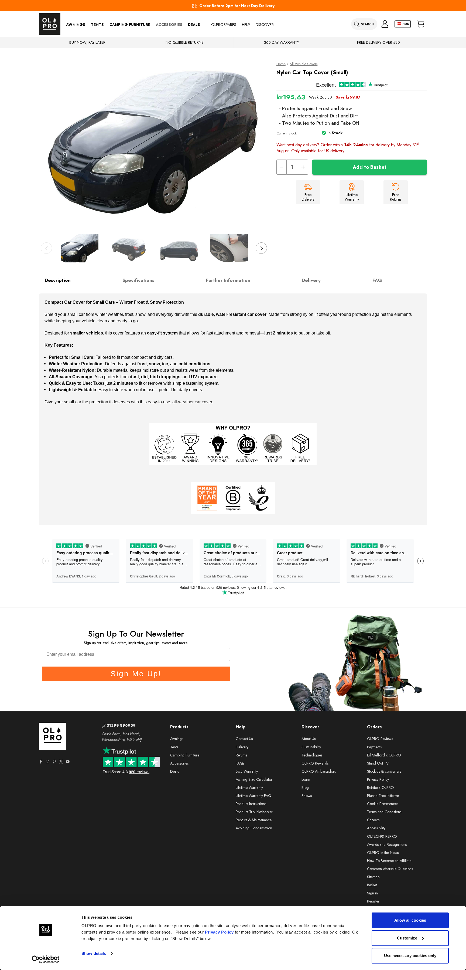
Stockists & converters (384, 771)
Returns (241, 755)
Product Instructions (251, 803)
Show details (93, 953)
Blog (305, 787)
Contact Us (244, 738)
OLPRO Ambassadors (318, 771)
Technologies (311, 755)
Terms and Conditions (384, 811)
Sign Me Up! (136, 674)
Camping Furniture (129, 24)
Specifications (138, 280)
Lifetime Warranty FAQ (253, 795)
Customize (407, 938)
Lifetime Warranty (249, 787)
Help (246, 24)
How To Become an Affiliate (389, 860)
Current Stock (286, 133)
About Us (308, 738)
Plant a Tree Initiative (383, 795)
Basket (372, 885)
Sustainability (311, 747)
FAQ (377, 280)
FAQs (240, 763)
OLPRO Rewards (314, 763)
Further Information (228, 280)
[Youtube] (68, 761)
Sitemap (373, 877)
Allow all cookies (410, 920)
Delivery (311, 280)
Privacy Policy (219, 932)
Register (373, 901)
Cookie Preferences (382, 803)
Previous (46, 248)
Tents (97, 24)
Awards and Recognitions (387, 844)
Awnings (75, 24)
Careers (373, 820)
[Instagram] (47, 761)
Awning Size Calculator (254, 779)
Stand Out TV (378, 763)
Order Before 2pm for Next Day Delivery (237, 5)
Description (58, 280)
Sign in (372, 893)
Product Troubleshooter (254, 811)
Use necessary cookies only (410, 955)
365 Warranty (247, 771)
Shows (306, 795)
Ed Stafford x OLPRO (384, 755)
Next (261, 248)
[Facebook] (41, 761)
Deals (194, 24)
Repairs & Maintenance (254, 820)
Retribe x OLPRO (380, 787)
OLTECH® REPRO (382, 836)
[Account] (385, 24)
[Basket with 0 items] (420, 24)
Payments (374, 747)
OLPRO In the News (383, 852)
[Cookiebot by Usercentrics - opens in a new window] (45, 959)
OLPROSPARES (223, 24)
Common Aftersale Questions (390, 868)
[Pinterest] (54, 761)
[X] (61, 761)
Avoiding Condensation (254, 828)
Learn (305, 779)
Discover (265, 24)
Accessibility (376, 828)
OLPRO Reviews (380, 738)
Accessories (169, 24)
